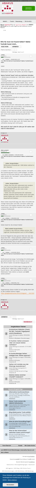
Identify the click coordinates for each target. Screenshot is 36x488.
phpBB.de (32, 462)
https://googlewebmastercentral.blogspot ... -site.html (17, 293)
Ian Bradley (31, 456)
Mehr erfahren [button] (12, 480)
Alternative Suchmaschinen (19, 392)
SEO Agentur (9, 468)
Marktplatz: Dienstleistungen (22, 338)
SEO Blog (16, 468)
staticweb (21, 346)
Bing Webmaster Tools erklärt (20, 412)
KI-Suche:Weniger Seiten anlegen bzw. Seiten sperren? (19, 354)
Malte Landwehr (5, 150)
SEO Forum (14, 0)
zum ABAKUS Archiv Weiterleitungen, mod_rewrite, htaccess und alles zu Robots (17, 451)
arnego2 (21, 357)
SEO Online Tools (25, 468)
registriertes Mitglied (20, 24)
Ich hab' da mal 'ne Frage (21, 371)
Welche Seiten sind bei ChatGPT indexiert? (17, 376)
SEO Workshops (19, 471)
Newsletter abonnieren (28, 8)
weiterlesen (12, 398)
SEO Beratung (29, 471)
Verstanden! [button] (10, 484)
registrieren (8, 24)
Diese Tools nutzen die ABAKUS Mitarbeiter (17, 402)
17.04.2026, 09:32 (13, 369)
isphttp (21, 335)
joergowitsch (22, 368)
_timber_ (3, 54)
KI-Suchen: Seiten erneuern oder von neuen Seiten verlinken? (19, 343)
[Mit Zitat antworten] (31, 56)
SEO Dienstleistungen (8, 471)
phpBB (17, 459)
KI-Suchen (17, 349)
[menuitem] (35, 18)
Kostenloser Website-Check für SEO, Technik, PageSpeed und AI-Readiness (19, 331)
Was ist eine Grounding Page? (20, 421)
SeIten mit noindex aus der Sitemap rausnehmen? (19, 365)
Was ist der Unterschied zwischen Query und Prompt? (19, 431)
